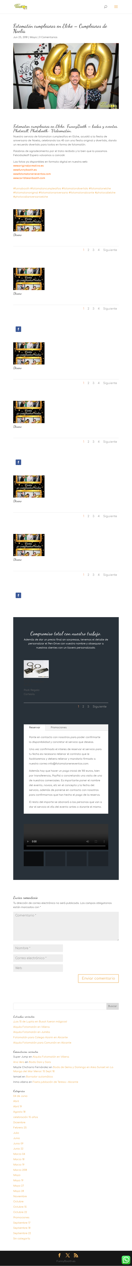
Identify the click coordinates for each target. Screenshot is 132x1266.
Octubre (18, 1201)
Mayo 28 (18, 1191)
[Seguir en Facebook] (18, 329)
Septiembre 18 (21, 1228)
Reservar (34, 727)
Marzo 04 (19, 1154)
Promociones (59, 727)
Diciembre (19, 1122)
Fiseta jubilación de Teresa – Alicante (55, 1082)
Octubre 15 (20, 1207)
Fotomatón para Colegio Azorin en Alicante (40, 1037)
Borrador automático (39, 1076)
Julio (16, 1133)
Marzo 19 (18, 1164)
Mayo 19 (18, 1180)
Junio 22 (18, 1148)
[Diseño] (29, 231)
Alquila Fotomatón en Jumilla (31, 1032)
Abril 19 (17, 1106)
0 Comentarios (48, 37)
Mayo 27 (18, 1186)
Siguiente (110, 250)
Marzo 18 (18, 1159)
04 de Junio (20, 1096)
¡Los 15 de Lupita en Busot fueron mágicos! (40, 1021)
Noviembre (20, 1196)
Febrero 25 (20, 1127)
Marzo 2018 (20, 1170)
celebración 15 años (25, 1117)
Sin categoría (21, 1238)
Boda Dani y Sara (40, 1062)
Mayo (33, 37)
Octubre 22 (20, 1212)
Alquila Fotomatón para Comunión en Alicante (42, 1042)
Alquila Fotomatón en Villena (31, 1027)
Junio (16, 1138)
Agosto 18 (19, 1112)
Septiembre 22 (22, 1233)
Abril (16, 1101)
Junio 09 (18, 1143)
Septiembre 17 (21, 1223)
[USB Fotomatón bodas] (36, 677)
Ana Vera (18, 1062)
